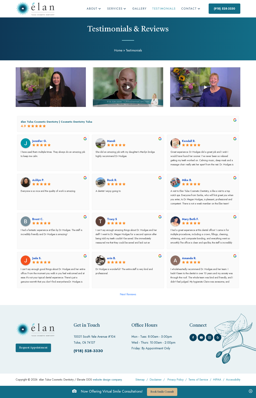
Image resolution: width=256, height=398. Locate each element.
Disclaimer (156, 380)
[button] (100, 9)
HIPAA (217, 380)
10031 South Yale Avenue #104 (94, 336)
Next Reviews (128, 294)
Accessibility (233, 380)
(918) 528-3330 (88, 351)
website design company (107, 380)
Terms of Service (198, 380)
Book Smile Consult (162, 392)
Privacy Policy (175, 380)
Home (118, 50)
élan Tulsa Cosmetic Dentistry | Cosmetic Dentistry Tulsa (56, 122)
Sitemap (140, 380)
